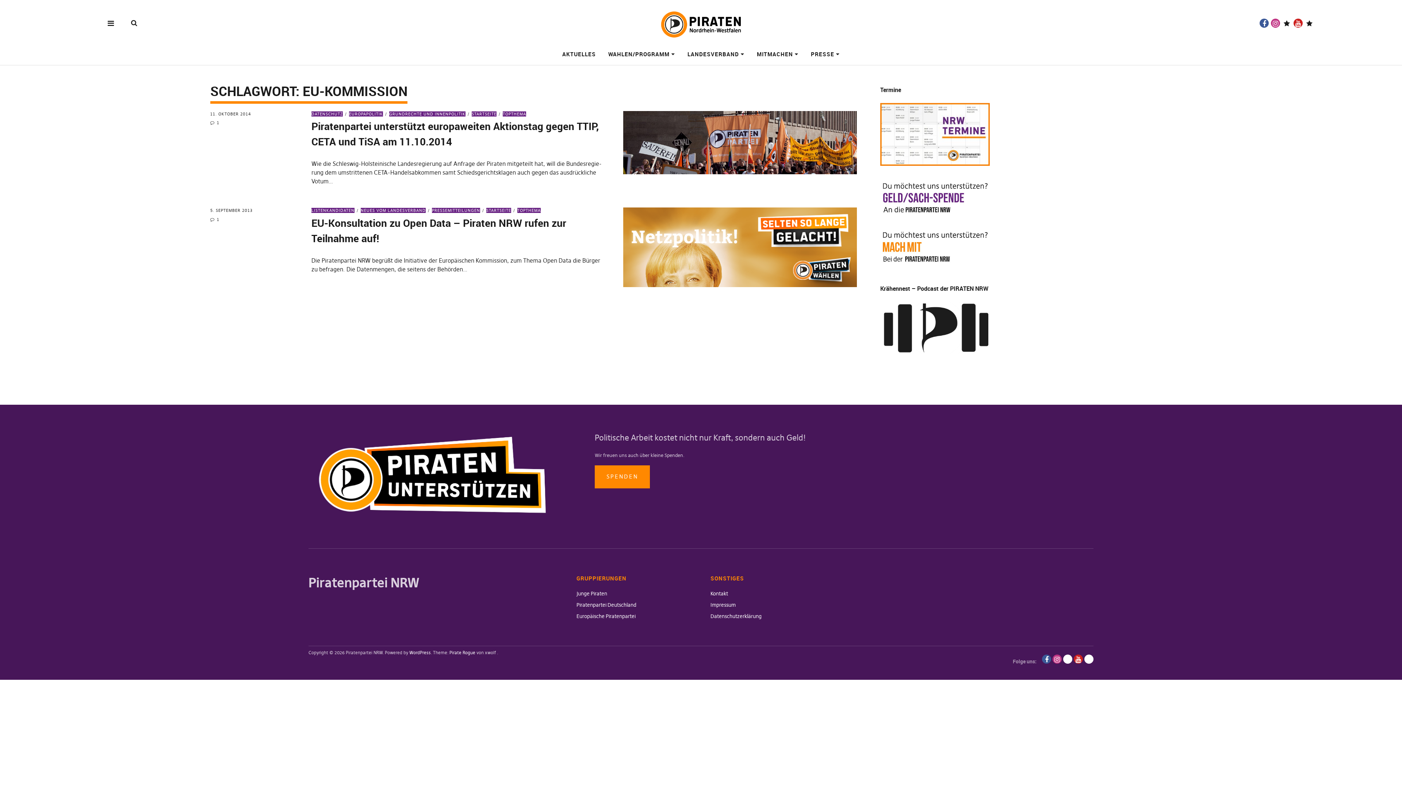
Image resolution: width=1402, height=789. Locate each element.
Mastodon (1309, 23)
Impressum (723, 605)
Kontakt (719, 593)
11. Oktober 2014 (230, 114)
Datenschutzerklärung (736, 616)
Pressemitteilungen (456, 210)
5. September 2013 (231, 210)
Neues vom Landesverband (393, 210)
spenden (622, 476)
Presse (822, 54)
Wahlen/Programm (639, 54)
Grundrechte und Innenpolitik (427, 114)
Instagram (1275, 23)
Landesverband (713, 54)
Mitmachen (775, 54)
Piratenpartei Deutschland (606, 605)
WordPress (420, 652)
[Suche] (134, 22)
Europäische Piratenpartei (606, 616)
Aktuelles (579, 54)
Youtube (1298, 23)
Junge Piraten (591, 593)
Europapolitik (366, 114)
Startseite (484, 114)
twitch (1286, 23)
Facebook (1264, 23)
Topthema (514, 114)
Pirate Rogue (462, 652)
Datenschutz (327, 114)
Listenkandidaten (333, 210)
